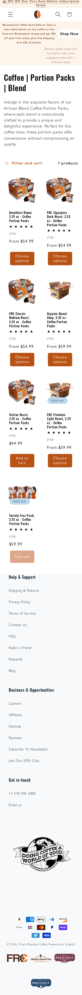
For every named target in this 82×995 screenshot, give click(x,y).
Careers (15, 703)
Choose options (22, 258)
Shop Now (69, 33)
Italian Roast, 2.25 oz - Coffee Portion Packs (20, 418)
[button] (10, 14)
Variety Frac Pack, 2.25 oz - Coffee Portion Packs (22, 519)
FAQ (12, 636)
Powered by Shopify (62, 944)
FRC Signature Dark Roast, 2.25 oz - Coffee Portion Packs (58, 218)
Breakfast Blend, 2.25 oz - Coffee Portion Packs (20, 216)
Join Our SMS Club (24, 760)
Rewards (15, 659)
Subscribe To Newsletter (28, 749)
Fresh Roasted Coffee (33, 944)
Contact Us (18, 625)
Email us (15, 805)
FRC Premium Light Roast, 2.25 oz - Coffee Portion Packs (59, 420)
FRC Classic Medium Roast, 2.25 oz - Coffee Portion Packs (20, 319)
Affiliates (15, 715)
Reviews (15, 737)
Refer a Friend (20, 647)
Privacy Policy (19, 602)
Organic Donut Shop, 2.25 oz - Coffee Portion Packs (57, 319)
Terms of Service (22, 613)
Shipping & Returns (24, 590)
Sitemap (15, 726)
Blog (12, 670)
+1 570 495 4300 (22, 793)
